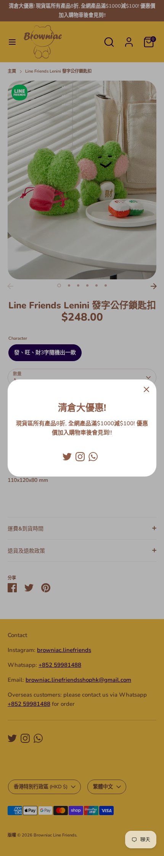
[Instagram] (80, 456)
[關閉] (146, 389)
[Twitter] (67, 456)
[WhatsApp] (93, 456)
